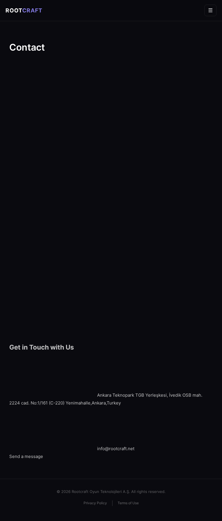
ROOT (23, 10)
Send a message (26, 456)
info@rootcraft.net (115, 448)
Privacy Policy (95, 503)
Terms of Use (128, 503)
